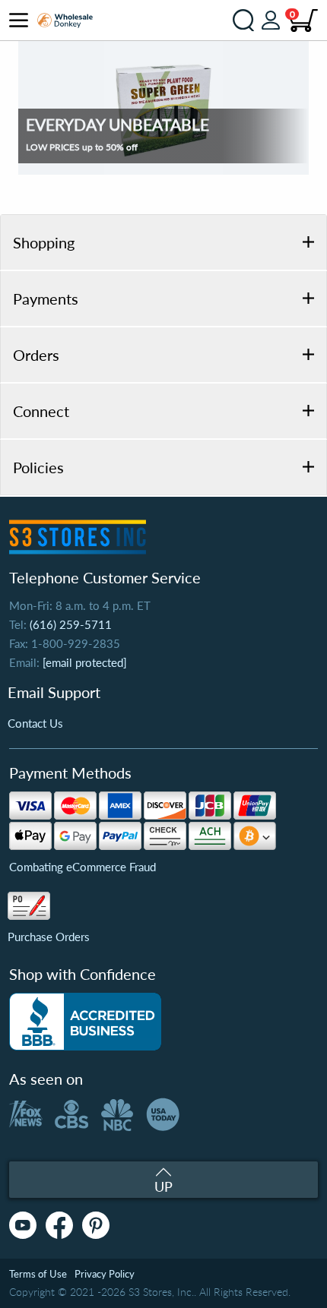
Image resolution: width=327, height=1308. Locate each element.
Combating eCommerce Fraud (82, 867)
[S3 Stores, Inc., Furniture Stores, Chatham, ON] (85, 1022)
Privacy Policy (105, 1274)
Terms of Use (38, 1274)
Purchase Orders (49, 936)
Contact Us (35, 723)
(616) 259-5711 (71, 624)
